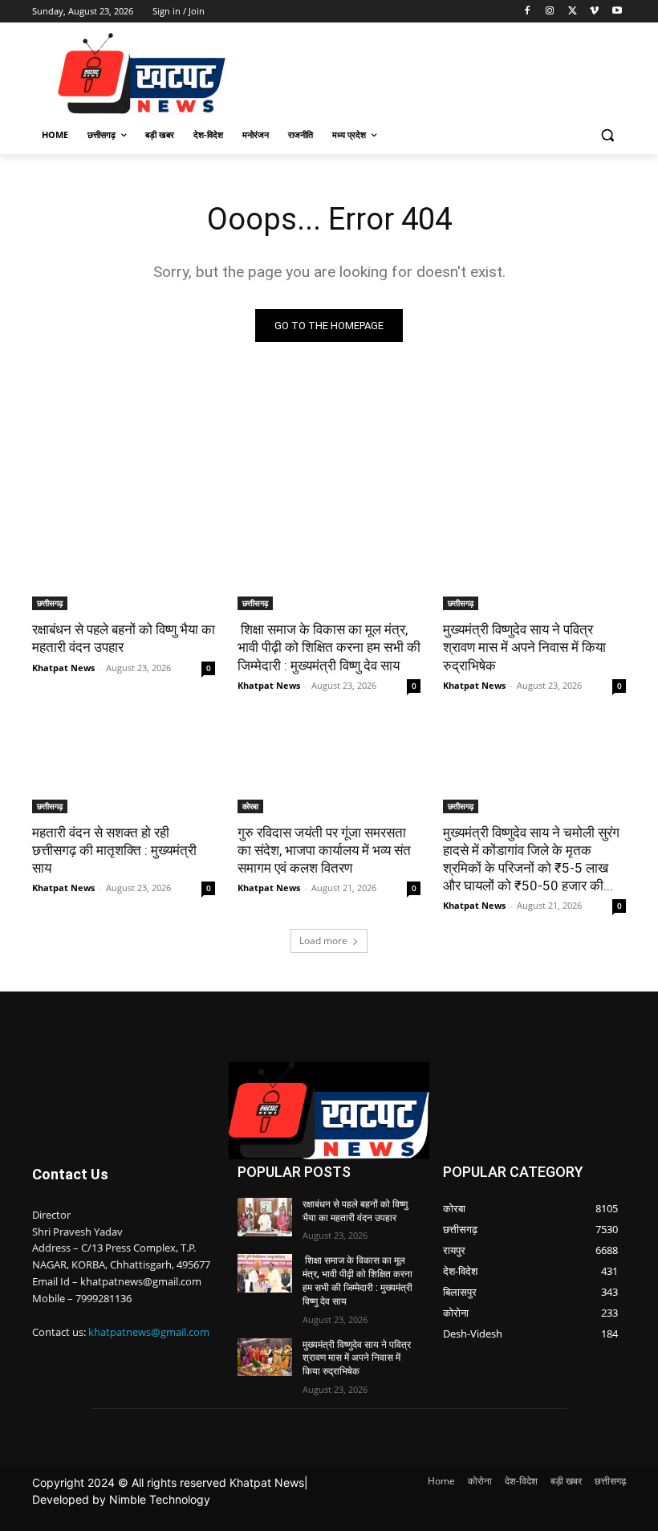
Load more (323, 940)
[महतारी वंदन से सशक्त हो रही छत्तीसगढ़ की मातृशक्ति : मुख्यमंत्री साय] (123, 767)
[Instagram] (550, 11)
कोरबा (250, 806)
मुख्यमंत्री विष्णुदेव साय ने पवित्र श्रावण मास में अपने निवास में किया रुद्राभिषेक (524, 647)
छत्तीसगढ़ (50, 603)
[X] (572, 11)
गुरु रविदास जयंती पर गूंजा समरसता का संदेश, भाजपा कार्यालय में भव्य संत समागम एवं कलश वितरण (324, 850)
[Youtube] (616, 11)
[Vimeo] (594, 11)
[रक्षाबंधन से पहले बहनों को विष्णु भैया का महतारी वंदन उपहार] (123, 564)
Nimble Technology (159, 1499)
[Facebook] (527, 11)
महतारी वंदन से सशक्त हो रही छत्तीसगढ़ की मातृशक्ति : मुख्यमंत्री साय (114, 850)
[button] (607, 135)
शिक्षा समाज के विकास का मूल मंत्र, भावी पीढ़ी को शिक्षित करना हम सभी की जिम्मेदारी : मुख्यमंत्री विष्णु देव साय (329, 647)
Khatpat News (63, 668)
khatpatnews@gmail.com (148, 1332)
